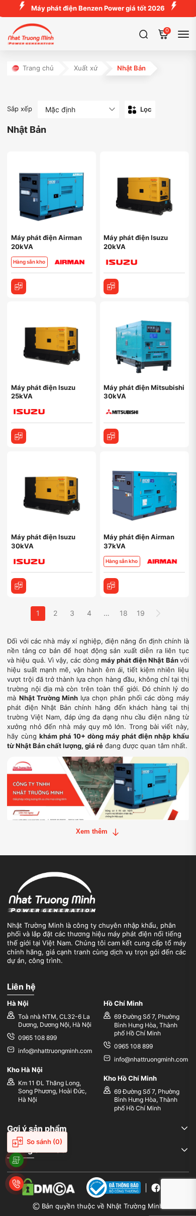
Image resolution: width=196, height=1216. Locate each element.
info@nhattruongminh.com (55, 1051)
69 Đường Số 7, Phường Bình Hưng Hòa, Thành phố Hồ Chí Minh (146, 1025)
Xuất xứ (85, 68)
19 (141, 613)
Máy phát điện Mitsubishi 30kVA (144, 392)
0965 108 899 (37, 1037)
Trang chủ (38, 68)
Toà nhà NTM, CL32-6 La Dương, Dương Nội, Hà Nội (54, 1020)
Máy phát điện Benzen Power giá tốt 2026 (98, 8)
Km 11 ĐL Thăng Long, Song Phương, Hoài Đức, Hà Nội (52, 1091)
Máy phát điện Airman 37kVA (139, 541)
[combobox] (78, 109)
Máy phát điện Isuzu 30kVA (43, 541)
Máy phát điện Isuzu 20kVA (136, 242)
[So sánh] (19, 286)
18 (124, 613)
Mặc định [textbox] (60, 109)
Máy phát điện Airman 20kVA (46, 242)
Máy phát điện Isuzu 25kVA (43, 392)
